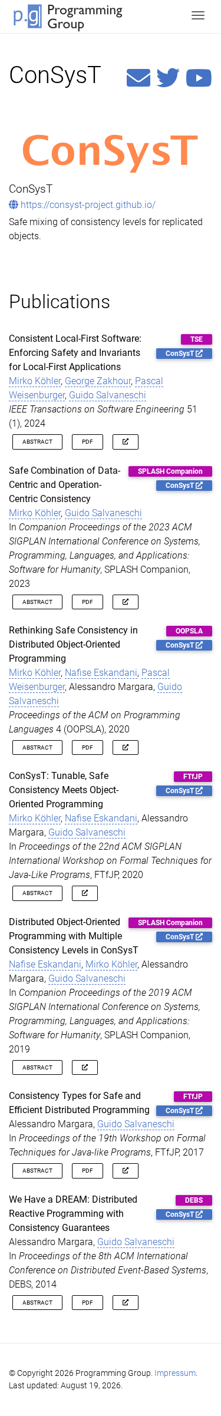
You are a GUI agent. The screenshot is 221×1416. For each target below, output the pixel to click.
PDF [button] (87, 441)
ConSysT (181, 353)
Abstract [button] (37, 441)
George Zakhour (98, 381)
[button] (125, 441)
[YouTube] (199, 79)
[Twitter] (168, 79)
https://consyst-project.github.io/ (87, 204)
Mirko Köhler (35, 381)
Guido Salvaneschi (107, 395)
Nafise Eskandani (101, 672)
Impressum (175, 1373)
